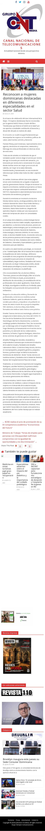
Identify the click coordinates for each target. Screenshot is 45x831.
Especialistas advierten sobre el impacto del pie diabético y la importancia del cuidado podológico (22, 474)
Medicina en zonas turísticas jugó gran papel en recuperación (7, 471)
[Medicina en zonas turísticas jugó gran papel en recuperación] (8, 456)
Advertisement (25, 820)
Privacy (18, 820)
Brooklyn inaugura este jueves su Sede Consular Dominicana (21, 760)
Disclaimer (11, 820)
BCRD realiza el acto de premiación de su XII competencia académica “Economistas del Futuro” (22, 425)
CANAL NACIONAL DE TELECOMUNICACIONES (21, 44)
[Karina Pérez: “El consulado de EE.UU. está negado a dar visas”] (8, 779)
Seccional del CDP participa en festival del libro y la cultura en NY (29, 803)
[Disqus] (22, 522)
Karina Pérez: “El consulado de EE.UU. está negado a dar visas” (28, 781)
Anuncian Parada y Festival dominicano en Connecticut (25, 792)
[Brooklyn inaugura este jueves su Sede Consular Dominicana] (22, 735)
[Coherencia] (22, 703)
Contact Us (35, 820)
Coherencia (9, 718)
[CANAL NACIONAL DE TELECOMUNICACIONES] (3, 61)
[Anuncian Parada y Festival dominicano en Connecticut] (8, 790)
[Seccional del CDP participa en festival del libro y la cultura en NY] (8, 801)
